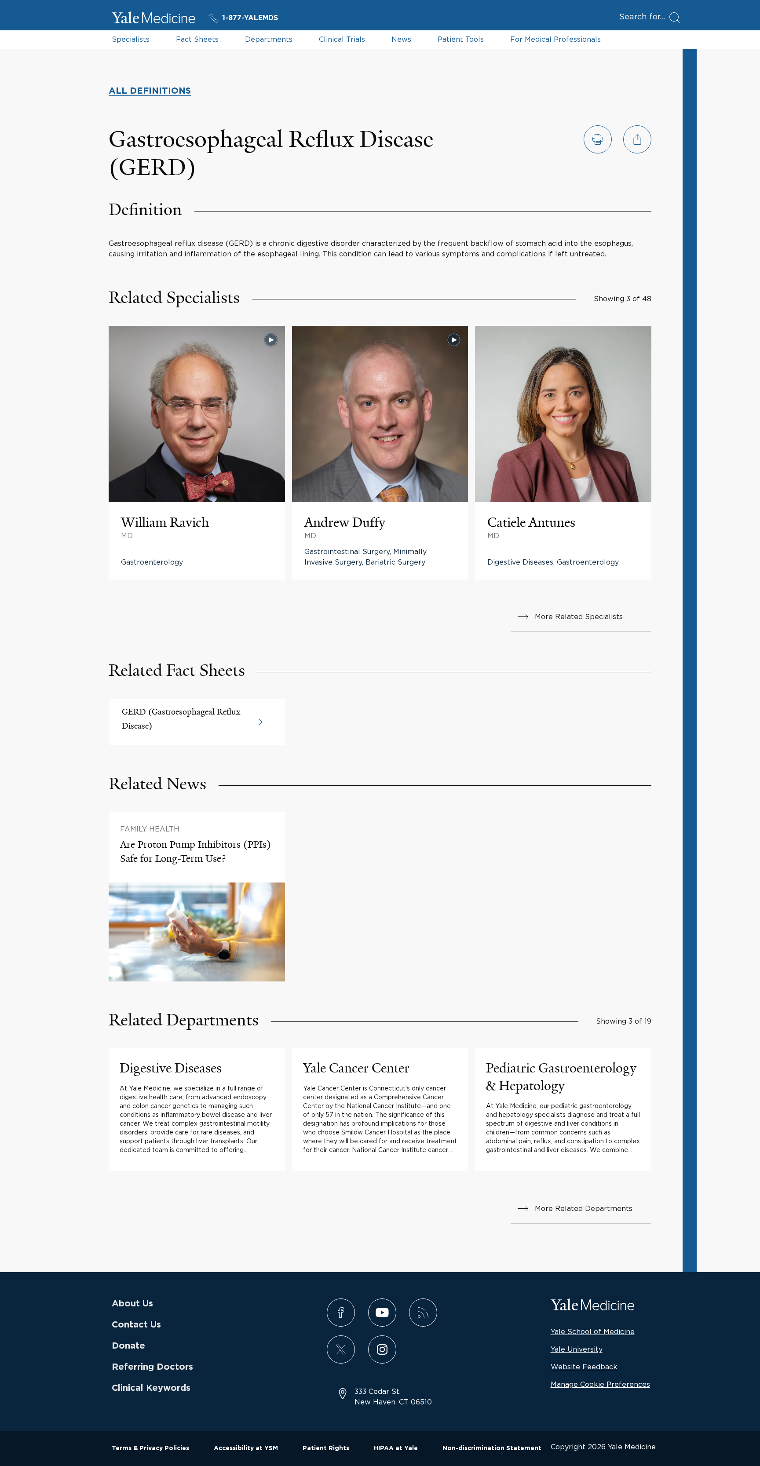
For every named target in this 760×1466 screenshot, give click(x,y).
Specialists (131, 39)
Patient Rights (326, 1448)
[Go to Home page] (153, 18)
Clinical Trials (342, 39)
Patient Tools (461, 39)
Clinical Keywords (151, 1388)
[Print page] (598, 139)
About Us (132, 1303)
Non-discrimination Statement (491, 1448)
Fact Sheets (197, 39)
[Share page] (637, 139)
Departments (268, 39)
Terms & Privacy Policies (150, 1448)
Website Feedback (584, 1367)
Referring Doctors (152, 1367)
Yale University (577, 1349)
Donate (128, 1346)
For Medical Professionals (555, 39)
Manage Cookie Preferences (600, 1384)
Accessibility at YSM (246, 1448)
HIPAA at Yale (396, 1448)
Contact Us (136, 1324)
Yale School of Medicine (593, 1331)
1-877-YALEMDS (250, 18)
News (401, 39)
